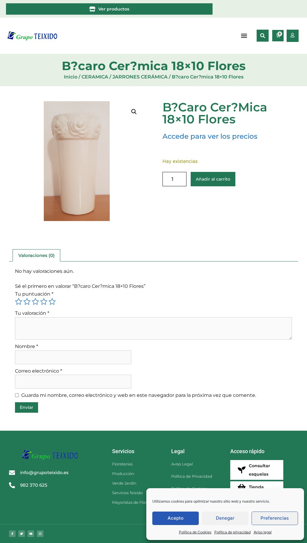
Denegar (225, 518)
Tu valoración (32, 313)
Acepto (175, 518)
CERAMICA (95, 77)
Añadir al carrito (213, 179)
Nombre (26, 346)
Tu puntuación (34, 294)
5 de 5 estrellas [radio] (52, 301)
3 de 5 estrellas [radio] (35, 301)
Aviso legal (263, 532)
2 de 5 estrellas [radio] (27, 301)
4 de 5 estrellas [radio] (43, 301)
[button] (263, 36)
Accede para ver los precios (210, 136)
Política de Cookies (195, 532)
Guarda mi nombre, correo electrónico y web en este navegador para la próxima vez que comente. (138, 395)
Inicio (70, 77)
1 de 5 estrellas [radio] (18, 301)
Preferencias (275, 518)
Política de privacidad (232, 532)
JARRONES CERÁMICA (140, 77)
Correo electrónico (38, 371)
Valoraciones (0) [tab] (36, 255)
